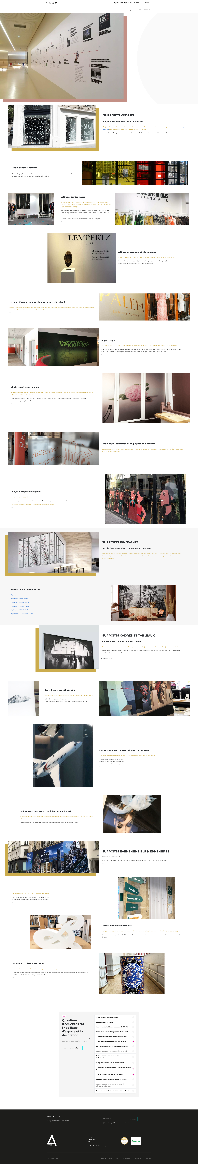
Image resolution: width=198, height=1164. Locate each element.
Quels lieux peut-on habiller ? (105, 1022)
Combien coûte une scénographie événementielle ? (112, 1051)
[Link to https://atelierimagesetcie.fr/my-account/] (115, 3)
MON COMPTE (91, 1139)
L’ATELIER (76, 1138)
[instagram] (53, 3)
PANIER (89, 1141)
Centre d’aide (148, 1158)
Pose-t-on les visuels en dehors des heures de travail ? (113, 1091)
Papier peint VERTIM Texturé (19, 598)
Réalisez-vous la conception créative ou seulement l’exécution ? (112, 1057)
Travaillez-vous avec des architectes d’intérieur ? (111, 1079)
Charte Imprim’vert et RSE (106, 1158)
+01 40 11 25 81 (147, 3)
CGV (117, 1158)
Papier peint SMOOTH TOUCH (20, 610)
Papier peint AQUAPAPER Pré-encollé (22, 614)
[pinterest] (59, 3)
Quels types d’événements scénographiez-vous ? (111, 1041)
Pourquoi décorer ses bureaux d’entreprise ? (110, 1063)
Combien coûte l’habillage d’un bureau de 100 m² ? (112, 1027)
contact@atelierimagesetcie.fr (129, 3)
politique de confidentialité (120, 1123)
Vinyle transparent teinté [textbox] (24, 168)
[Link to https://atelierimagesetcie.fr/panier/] (117, 3)
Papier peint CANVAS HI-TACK (20, 602)
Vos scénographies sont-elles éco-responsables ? (112, 1046)
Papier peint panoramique (19, 595)
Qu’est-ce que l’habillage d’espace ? (107, 1017)
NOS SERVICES (77, 1140)
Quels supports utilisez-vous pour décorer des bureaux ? (113, 1068)
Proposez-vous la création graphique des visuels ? (112, 1032)
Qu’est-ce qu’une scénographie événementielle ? (111, 1036)
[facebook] (47, 3)
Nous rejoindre (138, 1158)
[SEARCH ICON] (131, 10)
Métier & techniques (93, 1138)
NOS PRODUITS (77, 1142)
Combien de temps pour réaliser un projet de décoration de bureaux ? (110, 1085)
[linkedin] (56, 3)
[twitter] (50, 3)
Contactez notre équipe (72, 1048)
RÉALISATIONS (77, 1144)
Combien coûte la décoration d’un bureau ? (110, 1074)
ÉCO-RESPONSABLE (79, 1146)
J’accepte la (116, 1123)
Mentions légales (126, 1158)
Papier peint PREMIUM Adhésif (20, 606)
